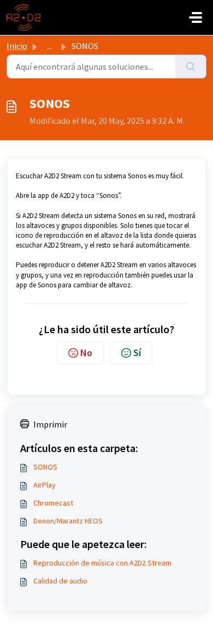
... (49, 45)
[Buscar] (190, 67)
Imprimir (50, 424)
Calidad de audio (60, 581)
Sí (137, 352)
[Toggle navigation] (195, 17)
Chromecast (53, 503)
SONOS (45, 467)
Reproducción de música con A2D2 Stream (102, 563)
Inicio (17, 45)
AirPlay (44, 485)
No (86, 352)
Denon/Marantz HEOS (68, 521)
